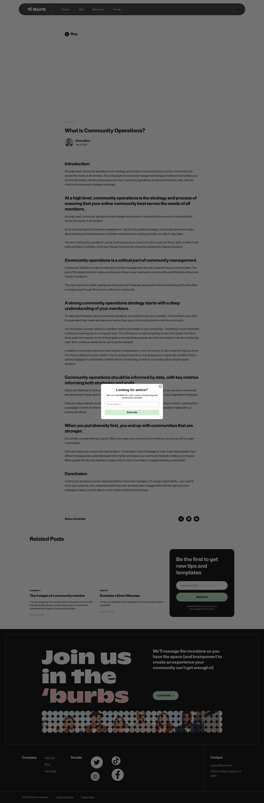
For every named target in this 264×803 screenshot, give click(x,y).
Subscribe (132, 412)
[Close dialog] (160, 386)
